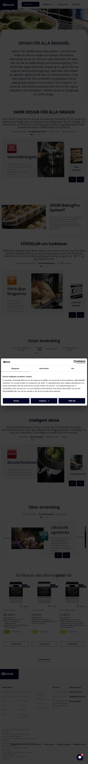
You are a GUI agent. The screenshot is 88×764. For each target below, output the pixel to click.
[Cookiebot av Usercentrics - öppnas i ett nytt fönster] (75, 362)
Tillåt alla (71, 401)
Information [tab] (44, 368)
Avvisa (16, 401)
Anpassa (42, 401)
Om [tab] (72, 368)
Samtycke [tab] (15, 368)
